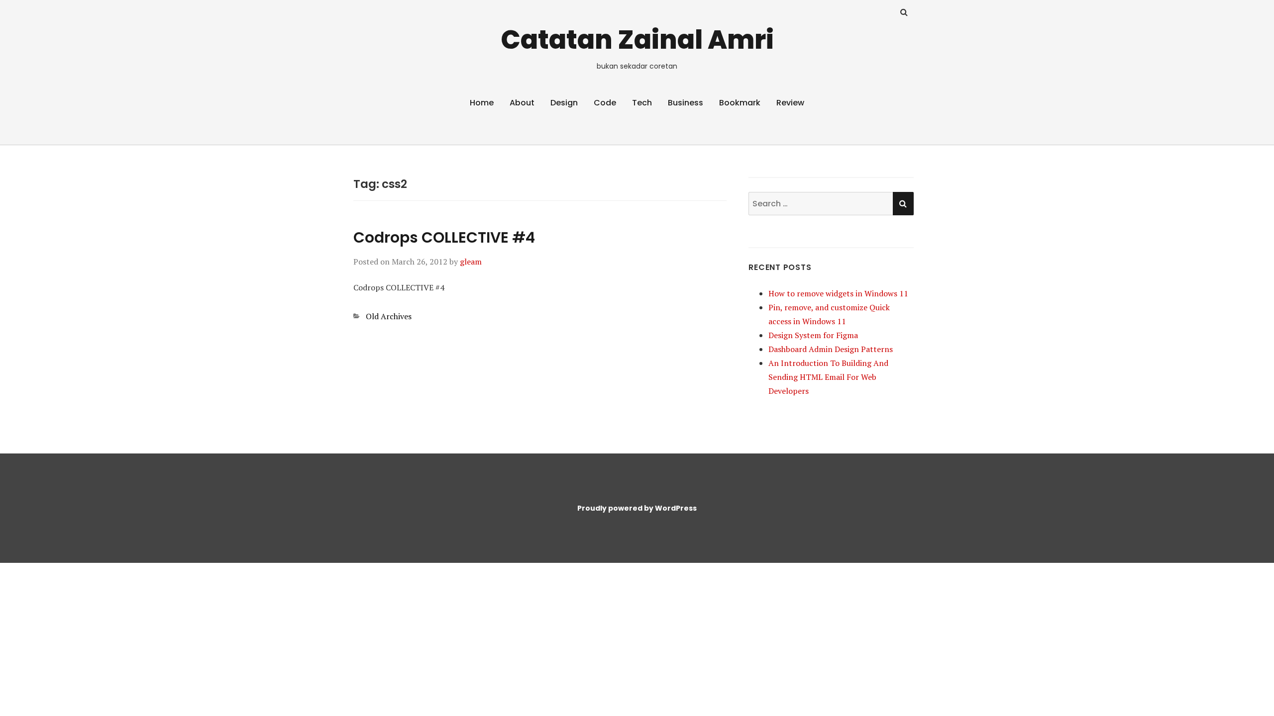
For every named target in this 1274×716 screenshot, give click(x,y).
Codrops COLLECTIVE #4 (444, 237)
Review (790, 102)
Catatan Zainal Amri (637, 39)
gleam (471, 261)
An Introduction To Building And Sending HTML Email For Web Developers (828, 377)
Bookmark (739, 102)
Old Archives (389, 316)
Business (685, 102)
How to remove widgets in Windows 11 (838, 293)
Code (605, 102)
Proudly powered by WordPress (637, 508)
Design (564, 102)
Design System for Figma (813, 335)
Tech (642, 102)
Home (482, 102)
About (522, 102)
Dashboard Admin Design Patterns (830, 349)
